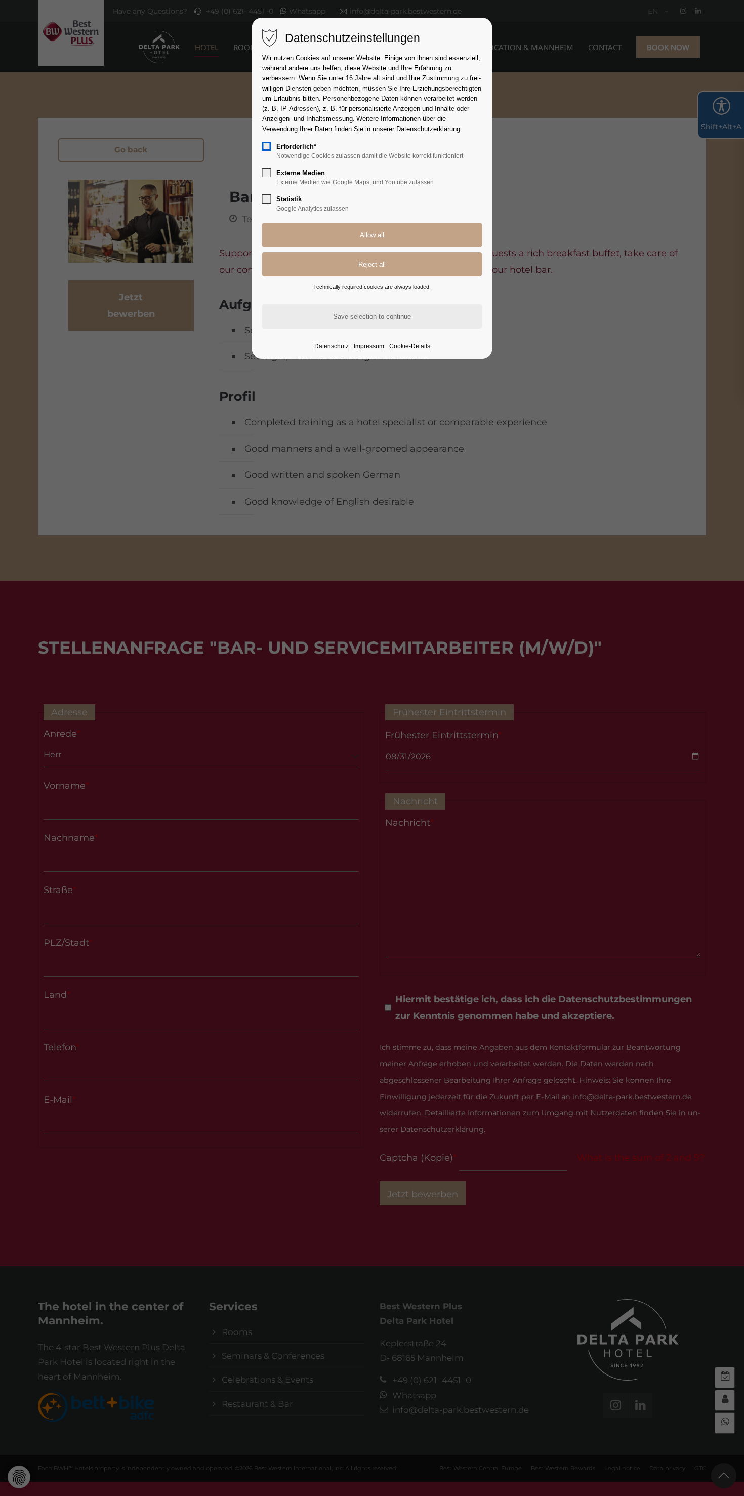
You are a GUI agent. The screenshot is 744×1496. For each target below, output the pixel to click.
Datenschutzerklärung (428, 129)
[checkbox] (266, 146)
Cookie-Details (409, 346)
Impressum (369, 346)
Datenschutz (331, 346)
